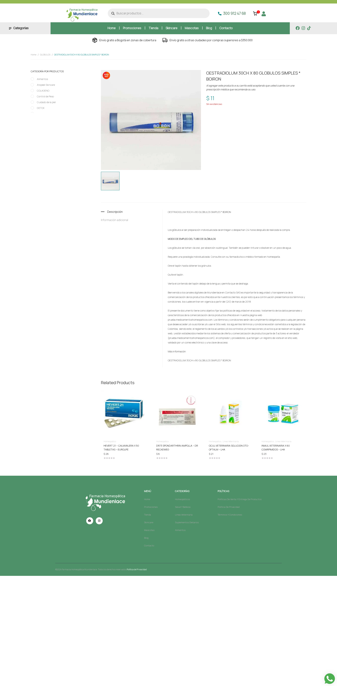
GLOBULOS (45, 54)
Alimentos (42, 79)
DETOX (40, 108)
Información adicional (114, 220)
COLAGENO (43, 90)
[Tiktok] (309, 28)
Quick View (124, 403)
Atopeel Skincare (46, 84)
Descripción (115, 212)
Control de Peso (45, 96)
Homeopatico (240, 109)
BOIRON (226, 115)
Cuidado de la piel (46, 102)
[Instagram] (303, 28)
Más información (177, 351)
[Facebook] (298, 28)
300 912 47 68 (234, 13)
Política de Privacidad (137, 569)
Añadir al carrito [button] (125, 445)
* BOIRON (226, 212)
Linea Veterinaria (231, 441)
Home (33, 54)
